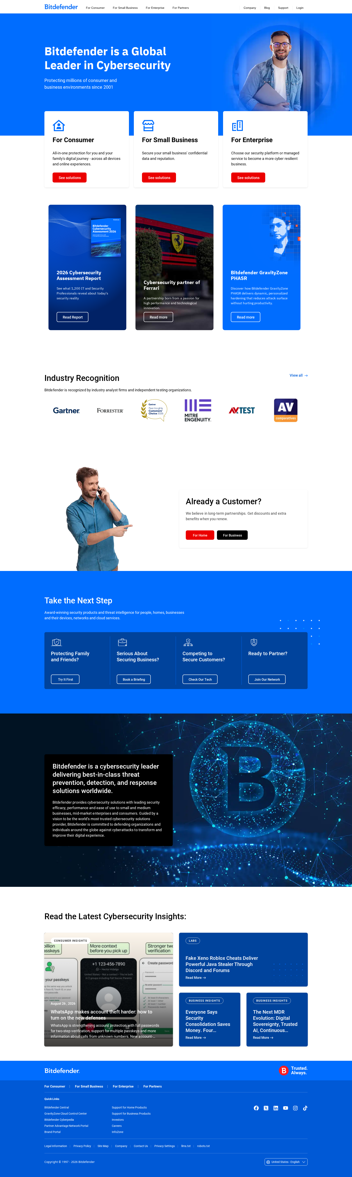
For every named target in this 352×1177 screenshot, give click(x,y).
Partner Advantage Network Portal (66, 1126)
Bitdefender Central (56, 1107)
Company (121, 1146)
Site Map (103, 1146)
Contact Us (141, 1146)
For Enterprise (123, 1086)
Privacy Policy (82, 1146)
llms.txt (186, 1146)
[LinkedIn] (275, 1108)
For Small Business (89, 1086)
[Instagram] (295, 1108)
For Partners (152, 1086)
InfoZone (117, 1132)
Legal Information (55, 1146)
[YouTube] (285, 1108)
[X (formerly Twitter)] (266, 1108)
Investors (118, 1120)
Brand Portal (52, 1132)
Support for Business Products (131, 1113)
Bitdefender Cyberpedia (59, 1120)
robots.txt (203, 1146)
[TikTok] (305, 1108)
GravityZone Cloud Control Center (65, 1113)
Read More (108, 989)
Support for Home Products (129, 1107)
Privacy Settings (164, 1146)
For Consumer (54, 1086)
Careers (117, 1126)
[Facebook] (256, 1108)
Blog (267, 7)
